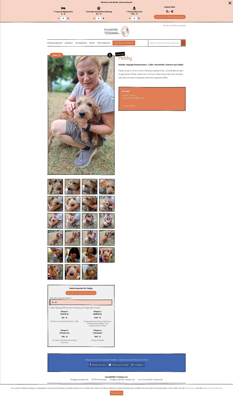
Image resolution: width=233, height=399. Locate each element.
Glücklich (69, 43)
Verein (92, 43)
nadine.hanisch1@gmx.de (133, 98)
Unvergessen (81, 43)
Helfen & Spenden (123, 43)
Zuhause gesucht (54, 43)
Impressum (190, 388)
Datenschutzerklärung (212, 388)
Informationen (103, 43)
